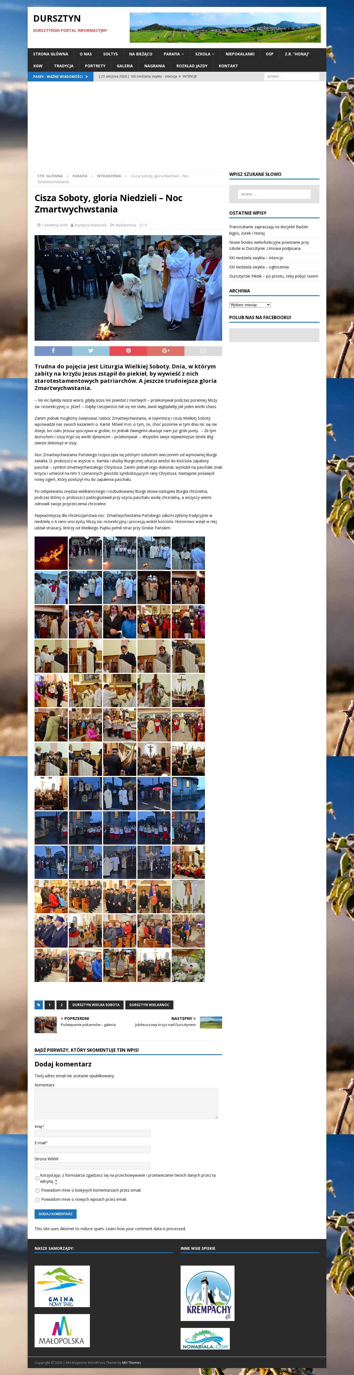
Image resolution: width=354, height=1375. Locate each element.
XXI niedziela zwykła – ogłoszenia (259, 267)
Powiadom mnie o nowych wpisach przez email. (84, 1199)
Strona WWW (46, 1158)
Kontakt (228, 65)
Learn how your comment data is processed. (146, 1228)
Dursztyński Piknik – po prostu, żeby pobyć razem (273, 276)
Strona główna (50, 54)
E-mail (40, 1142)
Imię (38, 1126)
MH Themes (131, 1362)
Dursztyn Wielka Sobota (95, 1004)
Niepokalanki (240, 54)
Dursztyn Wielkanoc (149, 1004)
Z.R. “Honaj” (297, 54)
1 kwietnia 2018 (54, 224)
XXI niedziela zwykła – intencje (256, 257)
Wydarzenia (126, 224)
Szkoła (202, 54)
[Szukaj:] (291, 76)
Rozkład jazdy (191, 65)
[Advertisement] (177, 130)
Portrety (95, 65)
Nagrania (154, 65)
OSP (270, 54)
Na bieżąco (140, 54)
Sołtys (110, 54)
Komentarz (44, 1084)
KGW (38, 65)
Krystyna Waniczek (91, 224)
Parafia (172, 54)
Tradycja (64, 65)
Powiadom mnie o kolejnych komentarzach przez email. (91, 1190)
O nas (86, 54)
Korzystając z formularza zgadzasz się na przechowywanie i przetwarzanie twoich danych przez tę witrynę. (128, 1178)
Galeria (125, 65)
